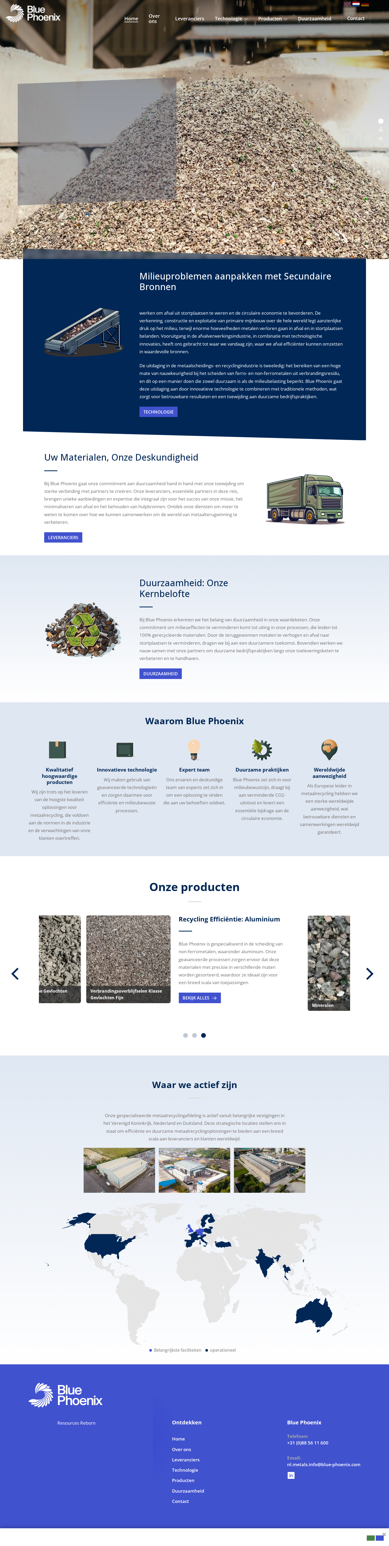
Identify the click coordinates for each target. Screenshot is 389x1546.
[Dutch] (356, 4)
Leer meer (43, 189)
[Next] (373, 973)
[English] (347, 4)
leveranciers (63, 537)
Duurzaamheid (160, 674)
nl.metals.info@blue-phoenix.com (301, 1464)
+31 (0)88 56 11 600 (301, 1442)
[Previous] (21, 973)
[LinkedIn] (301, 1474)
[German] (365, 4)
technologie (158, 412)
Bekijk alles (103, 998)
